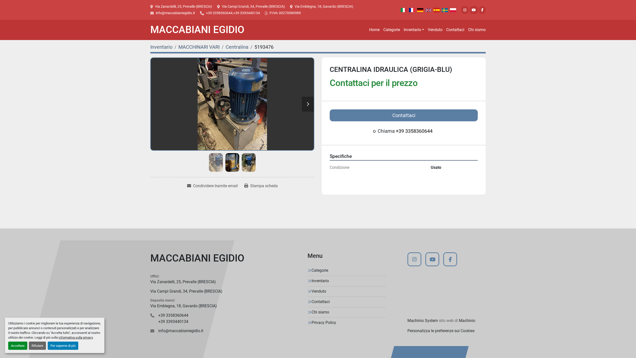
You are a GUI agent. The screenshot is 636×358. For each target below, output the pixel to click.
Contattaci (455, 29)
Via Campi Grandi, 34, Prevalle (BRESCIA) (253, 6)
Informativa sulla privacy (76, 337)
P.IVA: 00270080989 (285, 13)
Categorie (391, 29)
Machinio (467, 320)
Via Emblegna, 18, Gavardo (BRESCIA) (324, 6)
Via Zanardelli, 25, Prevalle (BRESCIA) (183, 6)
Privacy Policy (324, 322)
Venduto (435, 29)
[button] (414, 30)
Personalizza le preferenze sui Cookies (441, 330)
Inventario (412, 29)
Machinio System (422, 320)
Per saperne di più (63, 346)
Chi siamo (477, 29)
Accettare (18, 346)
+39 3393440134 (246, 13)
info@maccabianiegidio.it (175, 13)
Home (374, 29)
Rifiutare (37, 346)
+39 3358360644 (219, 13)
